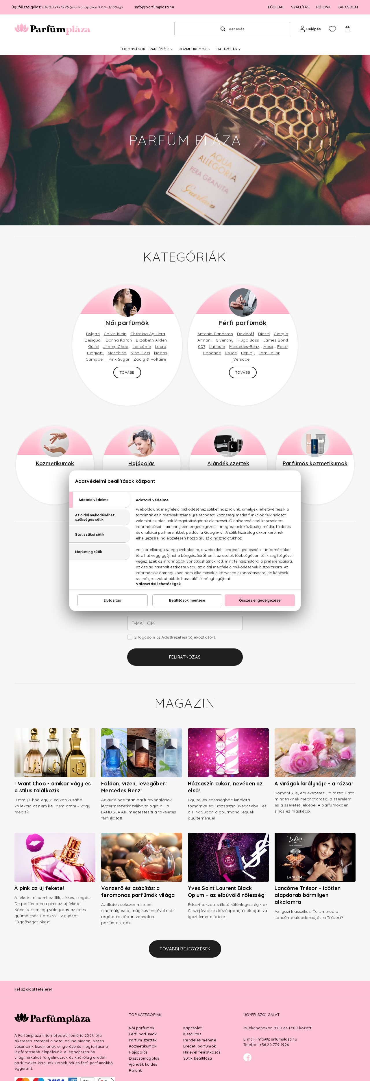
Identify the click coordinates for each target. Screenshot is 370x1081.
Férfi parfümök (243, 323)
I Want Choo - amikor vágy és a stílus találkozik (52, 787)
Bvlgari (93, 333)
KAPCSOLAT (348, 7)
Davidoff (245, 333)
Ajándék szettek (228, 463)
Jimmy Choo (116, 346)
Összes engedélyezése (260, 600)
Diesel (264, 333)
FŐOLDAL (276, 7)
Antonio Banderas (215, 333)
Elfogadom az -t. (175, 637)
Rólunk (135, 1070)
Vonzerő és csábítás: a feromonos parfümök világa (138, 891)
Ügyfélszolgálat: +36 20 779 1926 (67, 7)
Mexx (268, 346)
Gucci (93, 346)
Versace (241, 359)
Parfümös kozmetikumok (315, 463)
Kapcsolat (192, 1028)
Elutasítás (112, 600)
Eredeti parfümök (199, 1046)
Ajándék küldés (143, 1064)
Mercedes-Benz (244, 346)
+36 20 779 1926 (274, 1044)
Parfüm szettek (143, 1040)
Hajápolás (141, 463)
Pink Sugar (119, 359)
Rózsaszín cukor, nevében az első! (225, 787)
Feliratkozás (185, 657)
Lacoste (217, 346)
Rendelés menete (199, 1040)
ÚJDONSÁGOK (133, 49)
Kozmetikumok (55, 463)
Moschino (117, 352)
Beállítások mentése (187, 600)
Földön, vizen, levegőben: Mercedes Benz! (134, 787)
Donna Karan (119, 340)
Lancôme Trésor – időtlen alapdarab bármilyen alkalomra (308, 895)
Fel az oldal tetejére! (33, 989)
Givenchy (225, 340)
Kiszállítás (192, 1034)
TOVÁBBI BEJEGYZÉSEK (185, 949)
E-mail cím (143, 623)
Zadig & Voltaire (150, 359)
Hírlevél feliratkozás (201, 1052)
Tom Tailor (269, 352)
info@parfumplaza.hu (154, 7)
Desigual (93, 340)
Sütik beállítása (197, 1058)
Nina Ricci (140, 352)
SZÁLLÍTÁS (300, 7)
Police (231, 352)
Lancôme (141, 346)
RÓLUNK (323, 7)
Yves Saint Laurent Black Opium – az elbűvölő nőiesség (226, 891)
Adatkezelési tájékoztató (187, 637)
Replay (248, 352)
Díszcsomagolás (144, 1058)
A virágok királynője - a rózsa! (314, 783)
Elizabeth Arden (151, 340)
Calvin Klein (115, 333)
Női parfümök (127, 323)
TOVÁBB (127, 372)
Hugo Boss (248, 340)
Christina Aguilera (147, 333)
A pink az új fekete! (39, 888)
